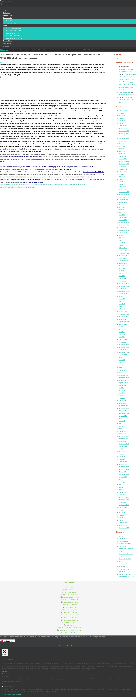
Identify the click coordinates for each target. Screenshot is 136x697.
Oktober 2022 (123, 227)
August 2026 (123, 110)
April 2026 (122, 120)
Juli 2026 (121, 113)
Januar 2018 (123, 372)
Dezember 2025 (124, 131)
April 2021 (122, 273)
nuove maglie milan (125, 92)
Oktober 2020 (123, 288)
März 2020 (122, 306)
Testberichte (122, 566)
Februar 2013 (123, 523)
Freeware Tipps (123, 541)
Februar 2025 (123, 156)
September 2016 (124, 413)
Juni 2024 (122, 176)
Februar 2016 (123, 431)
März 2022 (122, 245)
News (120, 561)
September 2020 (124, 291)
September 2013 (124, 505)
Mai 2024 (122, 179)
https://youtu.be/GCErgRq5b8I (33, 182)
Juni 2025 (122, 146)
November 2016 (124, 408)
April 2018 (122, 365)
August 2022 (123, 232)
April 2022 (122, 243)
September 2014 (124, 474)
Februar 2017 (123, 400)
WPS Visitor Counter (73, 633)
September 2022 (124, 230)
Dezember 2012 (124, 528)
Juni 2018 (122, 360)
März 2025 (122, 154)
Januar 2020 (123, 311)
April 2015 (122, 456)
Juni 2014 (122, 482)
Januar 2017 (123, 403)
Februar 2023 (123, 217)
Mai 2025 (122, 149)
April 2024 (122, 182)
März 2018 (122, 367)
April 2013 (122, 517)
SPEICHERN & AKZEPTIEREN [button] (11, 694)
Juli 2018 (121, 357)
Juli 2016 (121, 418)
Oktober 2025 (123, 136)
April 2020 (122, 304)
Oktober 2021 (123, 258)
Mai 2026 (122, 118)
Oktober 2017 (123, 380)
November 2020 (124, 286)
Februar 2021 (123, 278)
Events (121, 536)
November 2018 (124, 347)
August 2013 (123, 507)
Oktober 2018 (123, 349)
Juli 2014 (121, 479)
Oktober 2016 (123, 411)
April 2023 (122, 212)
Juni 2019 (122, 329)
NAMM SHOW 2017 (125, 559)
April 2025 (122, 151)
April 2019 (122, 334)
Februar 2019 (123, 339)
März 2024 (122, 184)
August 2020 (123, 294)
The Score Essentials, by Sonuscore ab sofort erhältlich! (17, 187)
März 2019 (122, 337)
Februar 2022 (123, 248)
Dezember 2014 (124, 467)
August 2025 (123, 141)
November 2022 (124, 225)
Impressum (122, 546)
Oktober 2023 (123, 197)
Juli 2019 (121, 327)
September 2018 (124, 352)
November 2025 (124, 133)
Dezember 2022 (124, 222)
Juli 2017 (121, 388)
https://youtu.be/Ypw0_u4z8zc (65, 169)
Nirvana (68, 645)
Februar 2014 (123, 492)
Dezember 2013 (124, 497)
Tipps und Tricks (124, 569)
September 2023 (124, 199)
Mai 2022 (122, 240)
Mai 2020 (122, 301)
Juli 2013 (121, 510)
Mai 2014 (122, 484)
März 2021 (122, 276)
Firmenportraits (123, 538)
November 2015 (124, 439)
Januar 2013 (123, 525)
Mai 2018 (122, 362)
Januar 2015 (123, 464)
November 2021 (124, 255)
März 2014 (122, 489)
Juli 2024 (121, 174)
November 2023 (124, 194)
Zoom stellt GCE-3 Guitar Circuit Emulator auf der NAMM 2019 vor (127, 77)
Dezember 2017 (124, 375)
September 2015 (124, 444)
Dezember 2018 (124, 344)
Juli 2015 (121, 449)
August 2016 (123, 416)
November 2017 (124, 378)
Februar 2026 (123, 126)
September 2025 (124, 138)
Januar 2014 (123, 495)
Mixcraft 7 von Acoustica (126, 94)
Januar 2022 (123, 250)
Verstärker (122, 571)
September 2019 (124, 321)
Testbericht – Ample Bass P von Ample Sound (127, 99)
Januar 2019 (123, 342)
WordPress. (74, 645)
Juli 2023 (121, 204)
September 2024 (124, 169)
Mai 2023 (122, 210)
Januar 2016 (123, 433)
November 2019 (124, 316)
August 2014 (123, 477)
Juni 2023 (122, 207)
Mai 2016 (122, 423)
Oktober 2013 (123, 502)
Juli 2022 (121, 235)
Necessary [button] (5, 671)
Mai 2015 (122, 454)
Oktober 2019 (123, 319)
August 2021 (123, 263)
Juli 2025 (121, 143)
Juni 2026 (122, 115)
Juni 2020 (122, 299)
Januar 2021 (123, 281)
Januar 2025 (123, 159)
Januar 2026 (123, 128)
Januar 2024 (123, 189)
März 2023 (122, 215)
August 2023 (123, 202)
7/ (25, 179)
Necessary (7, 674)
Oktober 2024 (123, 166)
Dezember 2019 (124, 314)
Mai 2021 (122, 271)
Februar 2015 (123, 461)
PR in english (4, 50)
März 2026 (122, 123)
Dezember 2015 (124, 436)
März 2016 (122, 428)
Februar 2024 (123, 187)
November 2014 (124, 469)
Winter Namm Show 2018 (127, 577)
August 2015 (123, 446)
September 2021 (124, 260)
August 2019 (123, 324)
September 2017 (124, 383)
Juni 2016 (122, 421)
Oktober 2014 (123, 472)
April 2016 (122, 426)
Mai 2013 (122, 515)
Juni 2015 (122, 451)
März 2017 (122, 398)
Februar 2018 (123, 370)
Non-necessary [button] (6, 684)
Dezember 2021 (124, 253)
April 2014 (122, 487)
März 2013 (122, 520)
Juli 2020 (121, 296)
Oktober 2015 (123, 441)
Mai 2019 (122, 332)
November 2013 (124, 500)
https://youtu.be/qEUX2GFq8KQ (94, 172)
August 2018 (123, 355)
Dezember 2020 (124, 283)
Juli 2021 (121, 266)
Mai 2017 (122, 393)
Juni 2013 (122, 512)
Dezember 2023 (124, 192)
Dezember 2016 (124, 405)
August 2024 (123, 171)
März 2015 (122, 459)
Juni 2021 (122, 268)
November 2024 (124, 164)
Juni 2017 (122, 390)
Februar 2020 (123, 309)
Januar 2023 (123, 220)
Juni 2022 (122, 238)
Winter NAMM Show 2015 (127, 574)
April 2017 (122, 395)
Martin (2, 62)
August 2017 (123, 385)
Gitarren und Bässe (125, 543)
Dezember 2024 (124, 161)
